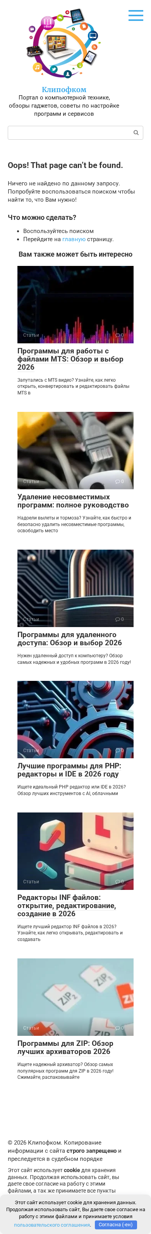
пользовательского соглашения (52, 1224)
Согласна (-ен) (116, 1224)
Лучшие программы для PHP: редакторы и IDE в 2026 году (69, 769)
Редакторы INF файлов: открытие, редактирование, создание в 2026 (66, 905)
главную (74, 239)
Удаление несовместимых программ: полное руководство (73, 500)
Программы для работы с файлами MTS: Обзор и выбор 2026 (70, 359)
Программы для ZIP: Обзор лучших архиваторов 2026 (65, 1047)
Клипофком (64, 89)
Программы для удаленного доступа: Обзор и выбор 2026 (69, 638)
